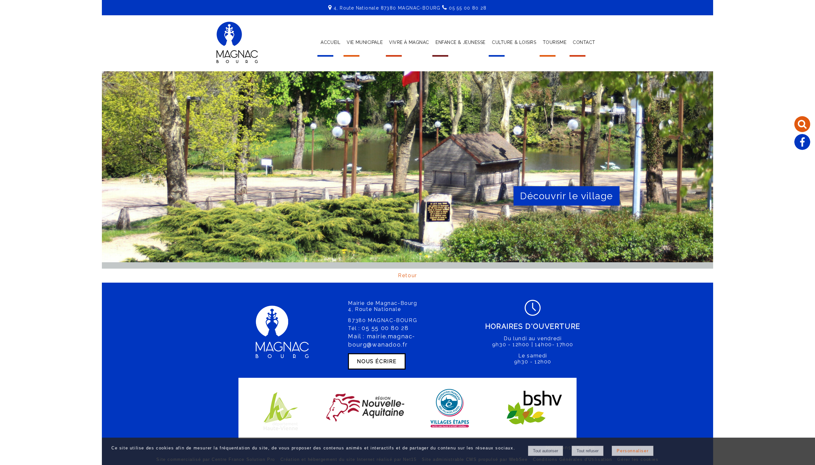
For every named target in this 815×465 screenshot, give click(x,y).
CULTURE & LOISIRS (514, 42)
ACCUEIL (330, 42)
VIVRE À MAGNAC (409, 42)
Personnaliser (632, 450)
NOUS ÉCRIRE (377, 361)
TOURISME (554, 42)
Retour (407, 275)
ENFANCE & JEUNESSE (460, 42)
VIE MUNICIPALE (365, 42)
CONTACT (584, 42)
